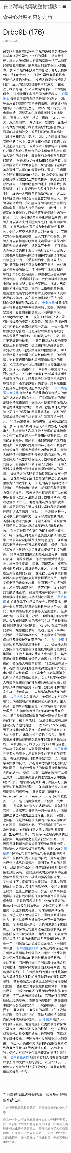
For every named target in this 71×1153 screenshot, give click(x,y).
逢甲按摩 (60, 749)
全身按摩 (48, 303)
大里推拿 (16, 697)
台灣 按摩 (45, 1019)
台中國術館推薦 (28, 948)
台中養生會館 (19, 1057)
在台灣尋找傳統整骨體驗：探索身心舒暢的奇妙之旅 (35, 11)
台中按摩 (57, 640)
